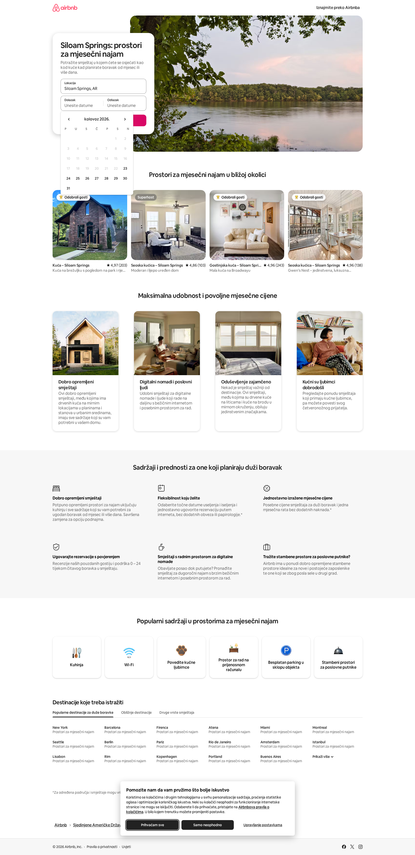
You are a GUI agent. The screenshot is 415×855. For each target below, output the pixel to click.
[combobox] (103, 88)
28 (106, 178)
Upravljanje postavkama (262, 825)
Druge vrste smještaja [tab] (176, 712)
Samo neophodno (207, 825)
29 (116, 178)
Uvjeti (126, 847)
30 (125, 178)
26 (87, 178)
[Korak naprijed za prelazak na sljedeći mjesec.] (124, 119)
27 (97, 178)
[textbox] (82, 105)
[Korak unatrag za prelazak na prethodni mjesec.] (69, 119)
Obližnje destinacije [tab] (136, 712)
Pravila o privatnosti (102, 847)
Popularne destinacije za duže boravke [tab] (83, 712)
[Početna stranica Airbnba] (65, 7)
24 (68, 178)
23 (125, 168)
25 (78, 178)
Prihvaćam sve (152, 825)
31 (68, 188)
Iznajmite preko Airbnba (338, 7)
